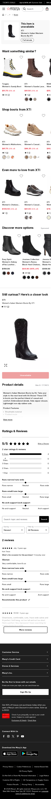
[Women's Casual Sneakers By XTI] (35, 187)
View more (7, 419)
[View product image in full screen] (5, 365)
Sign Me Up (25, 692)
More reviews (25, 630)
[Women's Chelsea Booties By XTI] (12, 187)
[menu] (3, 8)
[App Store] (10, 753)
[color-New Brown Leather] (8, 273)
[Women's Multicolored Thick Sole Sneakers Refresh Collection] (12, 126)
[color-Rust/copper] (30, 217)
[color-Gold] (34, 157)
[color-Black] (30, 99)
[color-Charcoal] (26, 217)
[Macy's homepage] (3, 15)
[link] (12, 89)
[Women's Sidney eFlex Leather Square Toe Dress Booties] (11, 245)
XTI (22, 30)
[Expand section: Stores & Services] (25, 666)
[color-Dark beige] (26, 157)
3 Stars (5, 463)
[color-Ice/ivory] (30, 157)
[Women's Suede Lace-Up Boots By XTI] (35, 68)
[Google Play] (30, 753)
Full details (27, 40)
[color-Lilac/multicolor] (12, 157)
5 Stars (5, 454)
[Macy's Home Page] (13, 9)
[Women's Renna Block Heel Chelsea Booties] (31, 245)
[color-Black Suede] (32, 277)
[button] (9, 15)
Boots (16, 15)
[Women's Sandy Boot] (12, 68)
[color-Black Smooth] (28, 277)
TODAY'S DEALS (9, 3)
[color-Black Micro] (24, 277)
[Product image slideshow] (25, 339)
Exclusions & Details (19, 720)
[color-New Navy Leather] (12, 273)
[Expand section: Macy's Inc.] (25, 673)
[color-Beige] (4, 157)
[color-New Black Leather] (4, 273)
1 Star (5, 473)
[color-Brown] (26, 99)
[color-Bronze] (48, 157)
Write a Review (43, 444)
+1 (38, 157)
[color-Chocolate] (36, 277)
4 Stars (5, 459)
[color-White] (8, 157)
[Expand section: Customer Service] (25, 652)
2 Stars (5, 468)
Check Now (32, 720)
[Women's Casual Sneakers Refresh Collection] (35, 126)
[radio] (26, 99)
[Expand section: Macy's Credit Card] (25, 659)
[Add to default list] (21, 57)
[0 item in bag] (47, 9)
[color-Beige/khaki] (34, 99)
